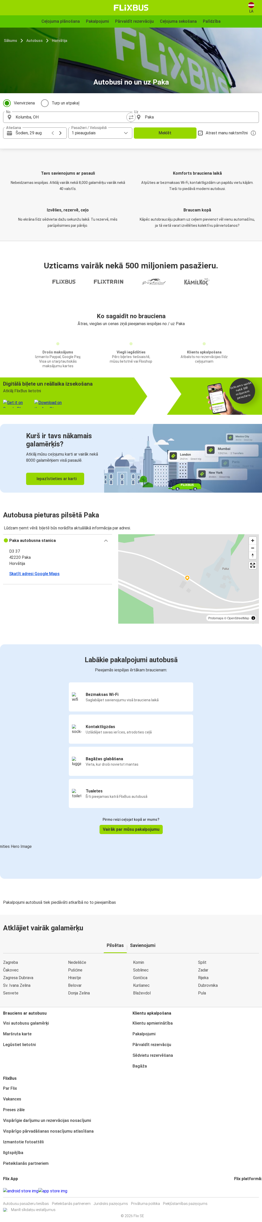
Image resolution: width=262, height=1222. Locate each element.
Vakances (12, 1099)
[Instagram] (236, 1191)
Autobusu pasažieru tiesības (26, 1204)
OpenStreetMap (238, 618)
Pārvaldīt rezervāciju (152, 1044)
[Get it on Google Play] (20, 1191)
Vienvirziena (24, 103)
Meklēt (165, 132)
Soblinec (141, 970)
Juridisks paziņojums (111, 1204)
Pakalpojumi (144, 1033)
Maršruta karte (17, 1033)
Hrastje (74, 977)
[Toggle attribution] (253, 618)
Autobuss (34, 41)
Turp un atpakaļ (65, 103)
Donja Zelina (79, 993)
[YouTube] (238, 1191)
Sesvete (10, 993)
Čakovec (11, 970)
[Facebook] (235, 1191)
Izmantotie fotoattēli (23, 1142)
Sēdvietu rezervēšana (153, 1055)
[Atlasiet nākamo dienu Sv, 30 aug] (60, 133)
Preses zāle (14, 1109)
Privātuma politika (145, 1204)
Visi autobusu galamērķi (26, 1023)
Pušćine (75, 970)
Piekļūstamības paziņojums (185, 1204)
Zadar (203, 970)
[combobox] (72, 117)
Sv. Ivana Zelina (16, 985)
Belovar (75, 985)
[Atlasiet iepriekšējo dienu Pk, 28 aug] (53, 133)
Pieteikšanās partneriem (26, 1163)
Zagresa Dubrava (18, 977)
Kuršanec (141, 985)
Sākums (10, 41)
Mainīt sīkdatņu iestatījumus (33, 1210)
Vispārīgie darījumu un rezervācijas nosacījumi (47, 1120)
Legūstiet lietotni (19, 1044)
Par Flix (10, 1088)
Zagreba (10, 962)
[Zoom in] (252, 540)
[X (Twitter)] (241, 1191)
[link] (131, 458)
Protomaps (215, 618)
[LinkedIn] (239, 1191)
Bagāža (140, 1066)
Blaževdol (142, 993)
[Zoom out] (252, 548)
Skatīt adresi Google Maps (34, 573)
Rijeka (203, 977)
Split (202, 962)
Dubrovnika (208, 985)
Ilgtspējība (13, 1152)
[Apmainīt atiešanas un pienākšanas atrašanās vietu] (131, 117)
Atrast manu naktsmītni (227, 132)
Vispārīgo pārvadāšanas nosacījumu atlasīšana (48, 1131)
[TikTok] (242, 1191)
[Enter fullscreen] (252, 565)
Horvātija (59, 41)
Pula (202, 993)
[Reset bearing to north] (252, 555)
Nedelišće (77, 962)
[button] (57, 541)
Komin (138, 962)
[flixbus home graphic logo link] (131, 7)
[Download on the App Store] (52, 1191)
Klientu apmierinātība (153, 1023)
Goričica (140, 977)
